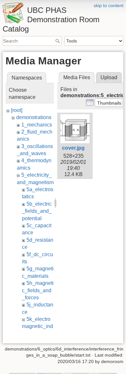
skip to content (108, 5)
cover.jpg (73, 148)
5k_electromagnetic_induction (37, 326)
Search (58, 41)
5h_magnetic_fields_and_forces (38, 290)
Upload (108, 77)
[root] (16, 110)
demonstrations (33, 117)
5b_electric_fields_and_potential (37, 211)
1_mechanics (36, 124)
